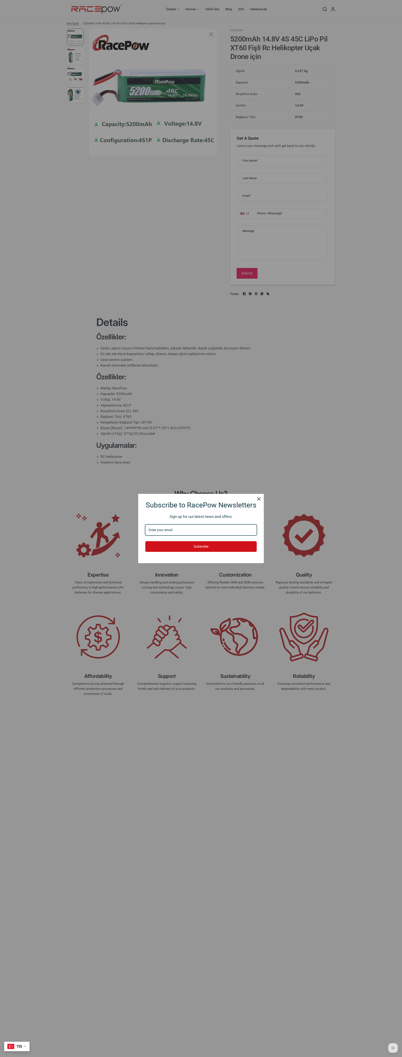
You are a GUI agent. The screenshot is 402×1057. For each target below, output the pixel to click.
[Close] (259, 499)
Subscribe (201, 546)
